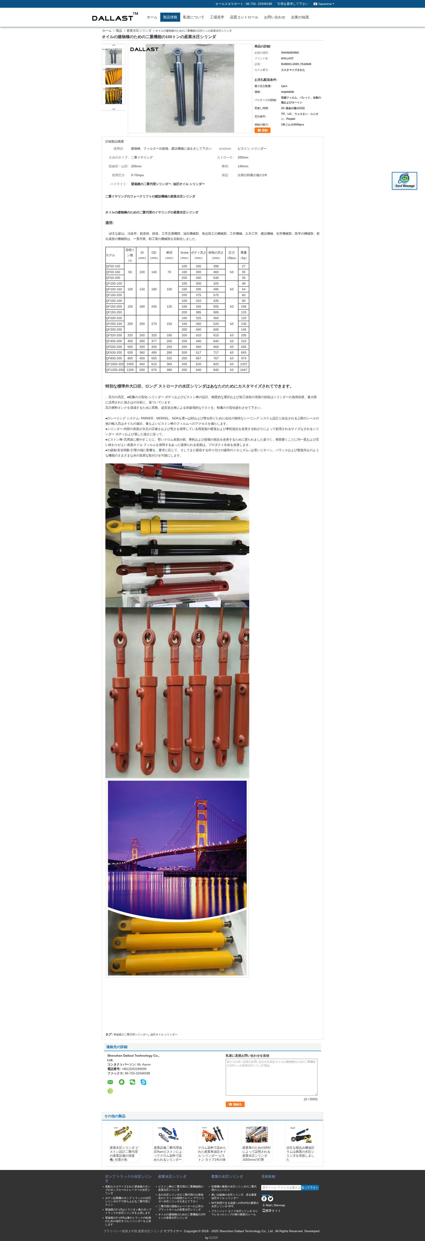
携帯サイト (273, 1210)
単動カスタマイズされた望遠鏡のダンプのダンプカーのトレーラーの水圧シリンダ (127, 1190)
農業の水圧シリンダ (227, 1176)
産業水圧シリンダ (139, 30)
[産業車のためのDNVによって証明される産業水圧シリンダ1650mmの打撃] (256, 1134)
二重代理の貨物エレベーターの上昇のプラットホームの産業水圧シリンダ (180, 1208)
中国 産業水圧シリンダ (147, 1231)
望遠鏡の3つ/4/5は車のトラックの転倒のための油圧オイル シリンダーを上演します (128, 1221)
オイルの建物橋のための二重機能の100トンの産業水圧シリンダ (181, 1216)
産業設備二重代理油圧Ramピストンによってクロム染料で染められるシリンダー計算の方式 (168, 1155)
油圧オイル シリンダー (164, 1034)
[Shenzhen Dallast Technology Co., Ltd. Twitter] (270, 1198)
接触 (265, 130)
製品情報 (170, 17)
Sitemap (279, 1205)
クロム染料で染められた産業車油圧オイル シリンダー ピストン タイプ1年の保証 (212, 1155)
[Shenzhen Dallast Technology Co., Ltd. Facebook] (264, 1198)
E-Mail (267, 1205)
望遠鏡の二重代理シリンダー (131, 1034)
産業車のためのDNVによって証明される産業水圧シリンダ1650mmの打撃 (256, 1153)
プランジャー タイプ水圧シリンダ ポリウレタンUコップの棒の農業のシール (234, 1213)
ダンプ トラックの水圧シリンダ (128, 1179)
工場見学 (217, 17)
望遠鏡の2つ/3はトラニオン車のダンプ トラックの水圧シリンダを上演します (128, 1211)
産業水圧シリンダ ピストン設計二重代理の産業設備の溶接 (124, 1151)
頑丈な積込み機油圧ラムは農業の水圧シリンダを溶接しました (300, 1153)
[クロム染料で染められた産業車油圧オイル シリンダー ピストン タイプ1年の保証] (212, 1134)
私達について (193, 17)
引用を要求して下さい (292, 4)
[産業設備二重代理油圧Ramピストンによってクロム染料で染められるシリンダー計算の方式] (168, 1134)
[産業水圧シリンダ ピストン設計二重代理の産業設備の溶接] (124, 1134)
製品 (119, 30)
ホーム (152, 17)
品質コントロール (244, 17)
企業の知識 (300, 17)
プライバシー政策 (115, 1231)
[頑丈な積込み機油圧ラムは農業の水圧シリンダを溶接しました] (300, 1134)
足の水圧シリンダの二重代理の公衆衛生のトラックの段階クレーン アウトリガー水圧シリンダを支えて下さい (181, 1198)
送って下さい (310, 1187)
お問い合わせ (274, 17)
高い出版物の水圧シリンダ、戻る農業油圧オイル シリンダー (234, 1196)
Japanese (325, 4)
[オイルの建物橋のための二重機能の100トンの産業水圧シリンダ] (190, 88)
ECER (213, 1237)
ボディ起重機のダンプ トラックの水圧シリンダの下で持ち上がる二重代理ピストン (128, 1201)
